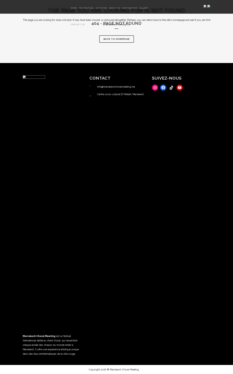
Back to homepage (117, 39)
